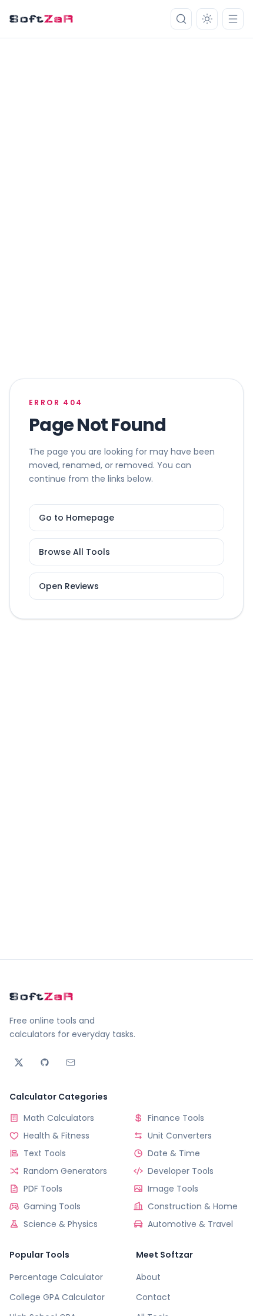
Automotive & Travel (190, 1224)
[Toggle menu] (233, 18)
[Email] (70, 1062)
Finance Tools (176, 1118)
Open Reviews (69, 586)
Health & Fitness (56, 1135)
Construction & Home (193, 1206)
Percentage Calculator (56, 1277)
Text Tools (45, 1153)
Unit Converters (180, 1135)
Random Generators (65, 1171)
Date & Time (174, 1153)
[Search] (181, 18)
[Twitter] (18, 1062)
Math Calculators (59, 1118)
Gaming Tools (52, 1206)
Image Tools (173, 1189)
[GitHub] (44, 1062)
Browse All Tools (74, 552)
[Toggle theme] (207, 18)
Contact (153, 1297)
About (148, 1277)
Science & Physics (61, 1224)
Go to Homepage (76, 518)
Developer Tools (181, 1171)
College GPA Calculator (57, 1297)
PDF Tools (43, 1189)
